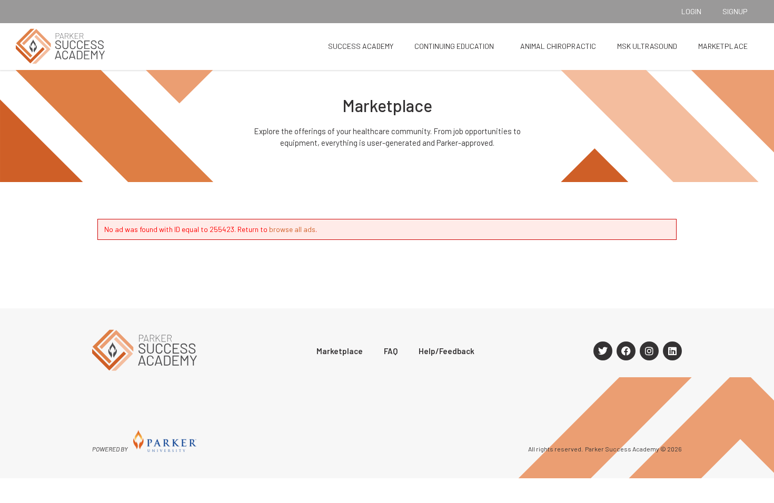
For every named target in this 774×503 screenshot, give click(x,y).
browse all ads (292, 229)
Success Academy (360, 46)
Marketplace (723, 46)
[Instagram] (649, 350)
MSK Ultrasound (647, 46)
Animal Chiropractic (558, 46)
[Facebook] (626, 350)
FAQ (391, 351)
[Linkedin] (672, 350)
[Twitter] (602, 350)
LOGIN (691, 11)
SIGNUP (735, 11)
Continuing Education (454, 46)
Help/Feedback (446, 351)
